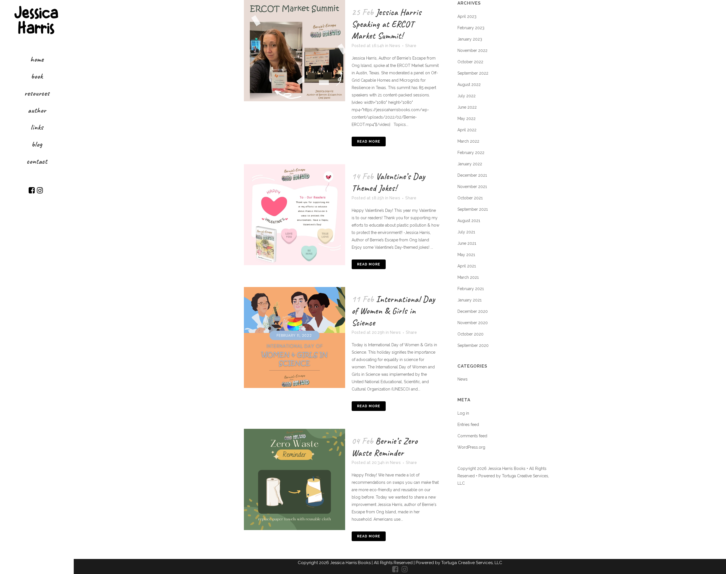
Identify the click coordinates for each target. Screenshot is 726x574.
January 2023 (469, 39)
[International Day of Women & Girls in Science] (294, 337)
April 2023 (466, 16)
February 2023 (470, 28)
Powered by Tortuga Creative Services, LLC (459, 562)
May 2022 (466, 118)
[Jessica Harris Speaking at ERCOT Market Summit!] (294, 50)
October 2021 (470, 198)
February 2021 (470, 288)
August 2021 (468, 220)
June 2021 (466, 243)
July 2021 (466, 232)
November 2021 (472, 186)
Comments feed (472, 436)
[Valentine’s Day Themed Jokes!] (294, 214)
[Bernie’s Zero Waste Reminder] (294, 479)
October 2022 (470, 62)
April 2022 (466, 130)
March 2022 (468, 141)
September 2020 (473, 345)
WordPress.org (471, 447)
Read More (368, 142)
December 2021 (472, 175)
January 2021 (469, 300)
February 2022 (470, 152)
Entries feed (468, 424)
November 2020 (472, 322)
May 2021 (466, 254)
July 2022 (466, 96)
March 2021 (468, 277)
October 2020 (470, 334)
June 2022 (467, 107)
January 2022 (469, 164)
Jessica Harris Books (351, 562)
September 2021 (472, 209)
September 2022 (472, 73)
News (394, 45)
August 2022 (469, 84)
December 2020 (472, 311)
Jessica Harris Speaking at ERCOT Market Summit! (386, 24)
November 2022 (472, 50)
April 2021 (466, 266)
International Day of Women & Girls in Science (393, 311)
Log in (463, 413)
